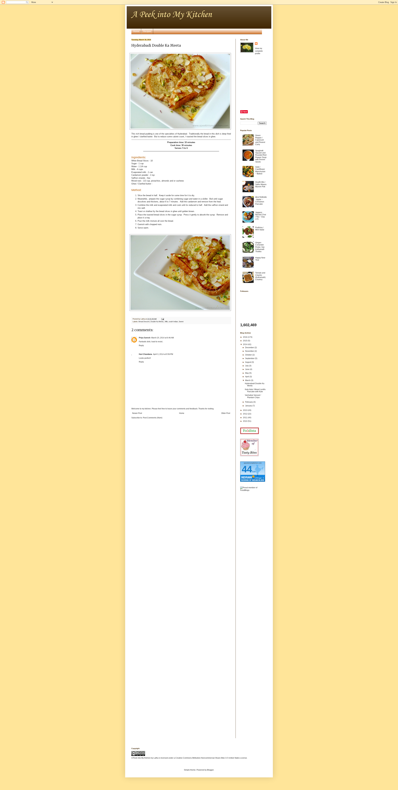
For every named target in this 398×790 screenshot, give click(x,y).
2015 (245, 341)
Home (136, 31)
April (247, 377)
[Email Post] (162, 319)
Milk (166, 321)
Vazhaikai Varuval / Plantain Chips (253, 396)
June (247, 369)
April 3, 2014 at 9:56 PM (163, 354)
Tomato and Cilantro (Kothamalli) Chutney (260, 276)
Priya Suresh (144, 338)
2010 (245, 421)
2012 (245, 414)
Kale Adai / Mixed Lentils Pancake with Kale (255, 390)
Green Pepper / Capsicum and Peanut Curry (260, 140)
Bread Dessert (144, 321)
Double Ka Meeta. (157, 321)
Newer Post (137, 413)
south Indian (173, 321)
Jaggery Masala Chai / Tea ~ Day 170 (260, 215)
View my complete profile (259, 51)
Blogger (210, 770)
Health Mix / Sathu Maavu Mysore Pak (260, 184)
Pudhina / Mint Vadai (259, 228)
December (250, 347)
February (249, 402)
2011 (245, 417)
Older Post (225, 413)
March (248, 380)
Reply (141, 345)
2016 (245, 337)
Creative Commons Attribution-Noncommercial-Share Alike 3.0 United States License (211, 758)
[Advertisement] (252, 543)
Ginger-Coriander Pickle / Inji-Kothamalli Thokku (260, 247)
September (250, 358)
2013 (245, 410)
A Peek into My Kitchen (171, 15)
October (248, 355)
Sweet (181, 321)
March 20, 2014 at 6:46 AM (162, 338)
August (248, 362)
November (250, 351)
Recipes (147, 31)
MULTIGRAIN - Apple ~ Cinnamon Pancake (261, 200)
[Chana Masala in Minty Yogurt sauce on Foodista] (249, 431)
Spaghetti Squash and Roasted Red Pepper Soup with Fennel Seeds (260, 156)
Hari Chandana (145, 354)
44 (247, 469)
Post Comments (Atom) (152, 418)
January (248, 406)
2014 (245, 344)
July (247, 366)
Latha (156, 758)
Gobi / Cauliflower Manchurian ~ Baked (260, 170)
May (247, 373)
